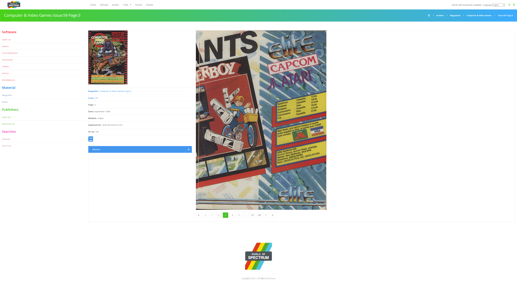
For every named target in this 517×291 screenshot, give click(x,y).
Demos (5, 73)
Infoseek (104, 4)
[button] (514, 4)
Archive (115, 4)
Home (93, 4)
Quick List (6, 39)
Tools (125, 4)
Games (5, 46)
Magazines (455, 15)
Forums (138, 4)
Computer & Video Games (479, 15)
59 (93, 98)
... (245, 215)
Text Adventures (10, 53)
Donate (149, 4)
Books (5, 102)
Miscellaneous (8, 80)
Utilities (5, 66)
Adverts (96, 149)
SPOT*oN (6, 145)
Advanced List (8, 123)
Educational (7, 59)
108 (259, 215)
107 (252, 215)
